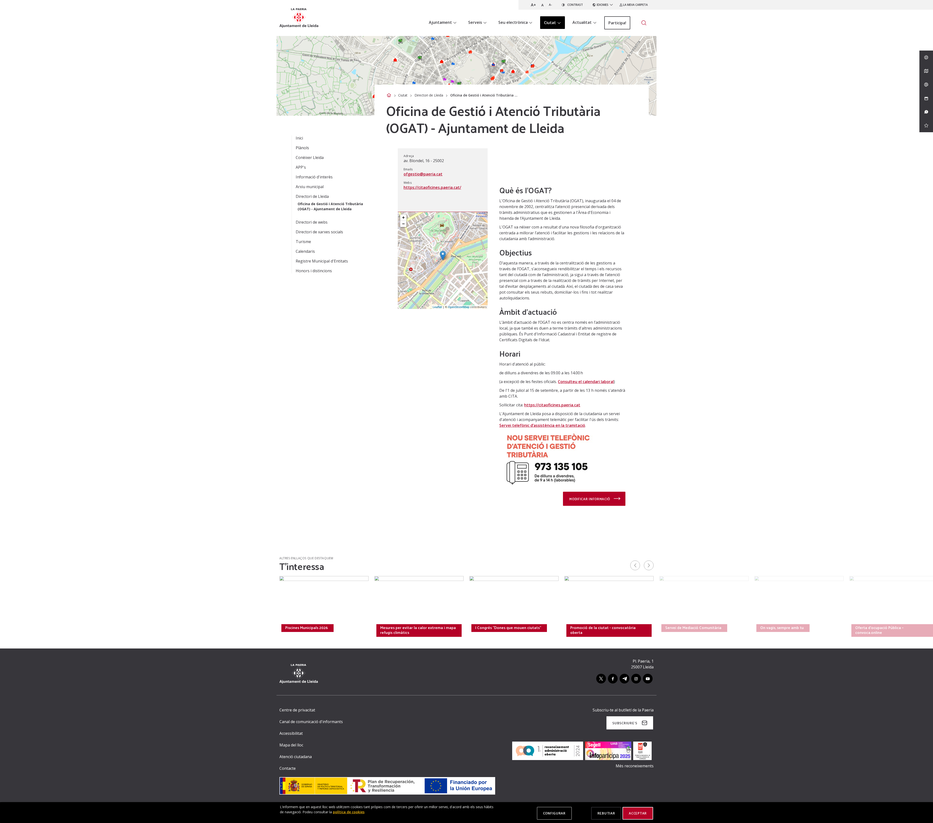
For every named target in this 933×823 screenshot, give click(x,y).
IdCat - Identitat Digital (210, 627)
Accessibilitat (291, 733)
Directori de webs (312, 222)
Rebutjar (606, 813)
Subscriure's (624, 723)
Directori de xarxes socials (319, 232)
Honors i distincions (314, 270)
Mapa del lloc (291, 745)
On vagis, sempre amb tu (782, 627)
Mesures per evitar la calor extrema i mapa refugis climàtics (418, 630)
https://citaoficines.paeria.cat (552, 405)
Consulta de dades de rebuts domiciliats (130, 627)
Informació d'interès (314, 177)
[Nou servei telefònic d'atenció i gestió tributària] (547, 458)
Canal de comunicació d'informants (311, 721)
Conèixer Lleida (310, 157)
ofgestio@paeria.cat (423, 174)
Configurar (554, 813)
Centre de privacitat (297, 710)
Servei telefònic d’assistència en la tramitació (542, 425)
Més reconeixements (635, 766)
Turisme (303, 241)
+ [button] (403, 217)
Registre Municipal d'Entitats (322, 261)
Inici (299, 138)
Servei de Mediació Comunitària (693, 627)
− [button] (403, 223)
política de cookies (348, 812)
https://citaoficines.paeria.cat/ (432, 187)
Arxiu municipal (310, 186)
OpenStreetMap (458, 307)
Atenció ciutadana (295, 756)
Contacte (287, 768)
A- (550, 5)
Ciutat (402, 95)
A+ (533, 5)
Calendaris (305, 251)
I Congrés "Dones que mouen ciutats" (508, 627)
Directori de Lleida (429, 95)
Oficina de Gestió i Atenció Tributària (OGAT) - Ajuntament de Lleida (330, 206)
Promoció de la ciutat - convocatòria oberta (603, 630)
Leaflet (437, 307)
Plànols (302, 147)
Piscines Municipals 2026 (306, 627)
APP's (301, 167)
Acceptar (638, 813)
